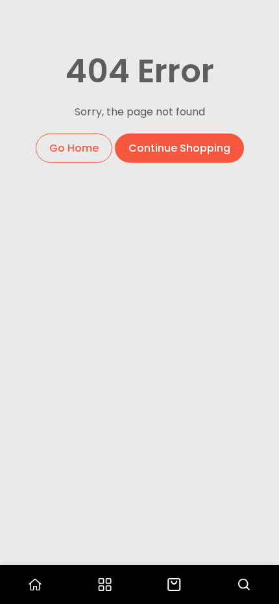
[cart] (174, 584)
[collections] (105, 584)
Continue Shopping (179, 148)
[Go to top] (256, 539)
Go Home (74, 148)
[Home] (35, 584)
